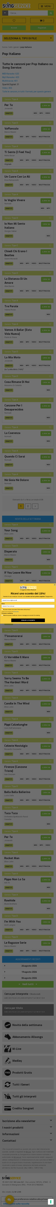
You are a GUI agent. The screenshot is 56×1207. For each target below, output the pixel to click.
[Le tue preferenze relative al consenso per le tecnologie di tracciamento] (51, 1202)
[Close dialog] (55, 585)
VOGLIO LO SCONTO (28, 620)
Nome (3, 603)
